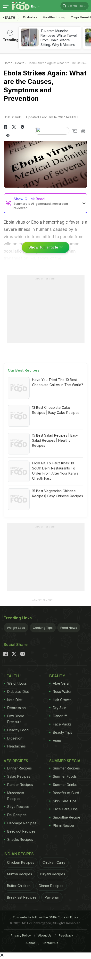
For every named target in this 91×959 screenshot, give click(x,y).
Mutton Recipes (19, 874)
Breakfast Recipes (21, 897)
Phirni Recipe (63, 825)
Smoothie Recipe (66, 817)
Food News (68, 628)
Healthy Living (54, 17)
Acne (57, 741)
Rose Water (62, 691)
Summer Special (66, 760)
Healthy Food (18, 730)
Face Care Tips (65, 809)
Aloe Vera (61, 683)
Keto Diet (14, 700)
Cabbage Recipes (21, 823)
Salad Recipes (18, 776)
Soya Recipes (18, 807)
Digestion (14, 738)
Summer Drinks (65, 785)
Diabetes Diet (18, 691)
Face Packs (62, 724)
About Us (44, 935)
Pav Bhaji (52, 897)
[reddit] (8, 135)
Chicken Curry (53, 862)
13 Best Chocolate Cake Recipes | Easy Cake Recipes (55, 410)
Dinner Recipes (19, 768)
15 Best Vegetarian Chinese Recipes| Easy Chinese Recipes (57, 493)
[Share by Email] (74, 131)
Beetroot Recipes (21, 831)
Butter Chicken (19, 886)
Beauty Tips (62, 732)
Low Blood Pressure (15, 719)
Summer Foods (65, 776)
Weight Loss (16, 628)
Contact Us (50, 943)
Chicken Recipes (20, 862)
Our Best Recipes (24, 370)
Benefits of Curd (66, 793)
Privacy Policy (21, 935)
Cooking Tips (43, 628)
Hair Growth (62, 700)
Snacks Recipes (20, 839)
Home (8, 63)
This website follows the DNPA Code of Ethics (46, 917)
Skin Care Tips (64, 801)
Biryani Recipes (52, 874)
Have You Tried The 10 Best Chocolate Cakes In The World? (57, 382)
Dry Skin (59, 708)
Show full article (43, 247)
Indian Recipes (19, 853)
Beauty (57, 675)
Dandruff (60, 716)
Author (30, 943)
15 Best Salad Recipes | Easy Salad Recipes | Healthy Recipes (55, 440)
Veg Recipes (16, 760)
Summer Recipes (66, 768)
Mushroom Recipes (15, 796)
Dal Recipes (16, 815)
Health (8, 17)
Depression (16, 708)
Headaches (16, 746)
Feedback (66, 935)
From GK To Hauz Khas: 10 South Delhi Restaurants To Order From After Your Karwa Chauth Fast (55, 470)
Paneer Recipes (20, 785)
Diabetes (30, 17)
